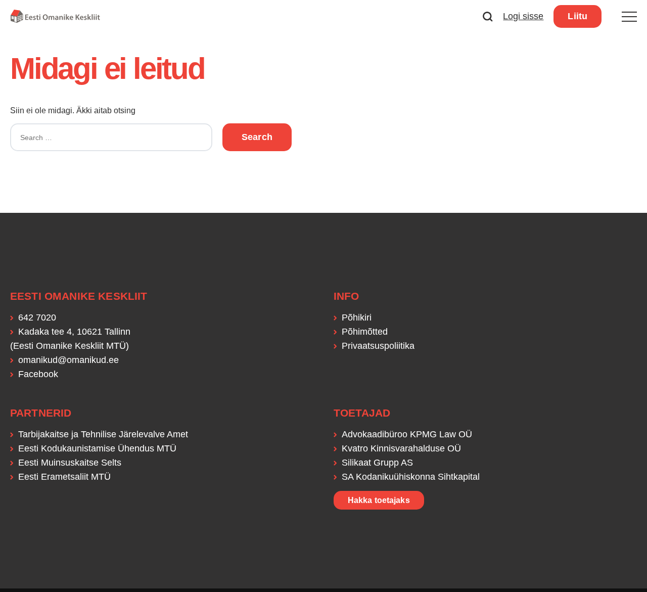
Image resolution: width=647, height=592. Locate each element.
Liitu (577, 16)
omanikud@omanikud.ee (68, 360)
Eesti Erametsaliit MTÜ (64, 477)
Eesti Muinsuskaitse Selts (69, 463)
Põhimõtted (365, 332)
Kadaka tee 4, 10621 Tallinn (74, 332)
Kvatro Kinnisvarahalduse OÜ (401, 448)
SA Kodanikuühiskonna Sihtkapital (411, 477)
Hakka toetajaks (379, 500)
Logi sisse (523, 16)
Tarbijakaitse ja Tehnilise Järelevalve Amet (103, 434)
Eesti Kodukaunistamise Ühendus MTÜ (97, 448)
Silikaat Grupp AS (377, 463)
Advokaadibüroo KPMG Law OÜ (407, 434)
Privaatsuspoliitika (378, 346)
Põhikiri (357, 317)
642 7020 (37, 317)
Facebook (38, 374)
